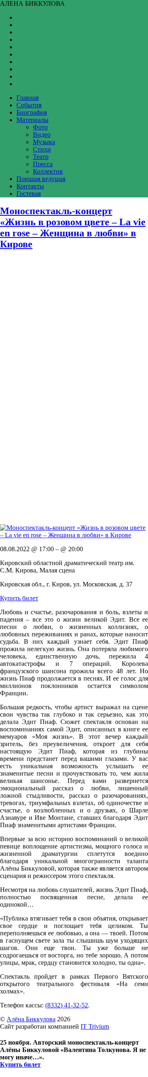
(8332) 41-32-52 (66, 1005)
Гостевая (28, 193)
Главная (27, 97)
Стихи (42, 149)
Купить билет (19, 598)
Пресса (43, 164)
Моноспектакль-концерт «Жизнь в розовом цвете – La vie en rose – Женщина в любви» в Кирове (73, 227)
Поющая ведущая (40, 178)
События (29, 105)
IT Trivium (95, 1026)
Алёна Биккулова (31, 1019)
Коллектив (48, 171)
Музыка (44, 141)
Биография (31, 112)
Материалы (32, 119)
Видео (42, 134)
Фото (40, 127)
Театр (41, 156)
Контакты (30, 186)
